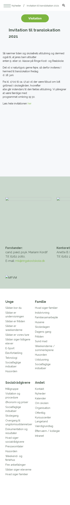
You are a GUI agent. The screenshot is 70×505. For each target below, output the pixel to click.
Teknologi (11, 357)
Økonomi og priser (16, 402)
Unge (9, 302)
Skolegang (11, 415)
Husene (39, 322)
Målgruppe (11, 388)
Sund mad (41, 341)
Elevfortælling (13, 352)
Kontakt (39, 388)
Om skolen (41, 403)
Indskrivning (42, 312)
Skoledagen (42, 326)
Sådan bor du (13, 307)
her (29, 103)
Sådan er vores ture (17, 334)
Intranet (39, 435)
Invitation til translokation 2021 (43, 5)
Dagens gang (43, 331)
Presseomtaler (14, 446)
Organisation (42, 407)
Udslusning (42, 359)
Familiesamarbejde (46, 317)
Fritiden (39, 336)
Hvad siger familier (46, 307)
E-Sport (9, 348)
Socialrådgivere (17, 382)
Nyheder (16, 5)
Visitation (35, 18)
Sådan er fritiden (15, 321)
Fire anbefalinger (15, 464)
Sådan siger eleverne (18, 469)
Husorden (11, 371)
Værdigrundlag (44, 426)
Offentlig (40, 412)
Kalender (40, 398)
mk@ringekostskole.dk (30, 261)
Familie (40, 302)
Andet (40, 382)
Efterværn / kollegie (47, 430)
